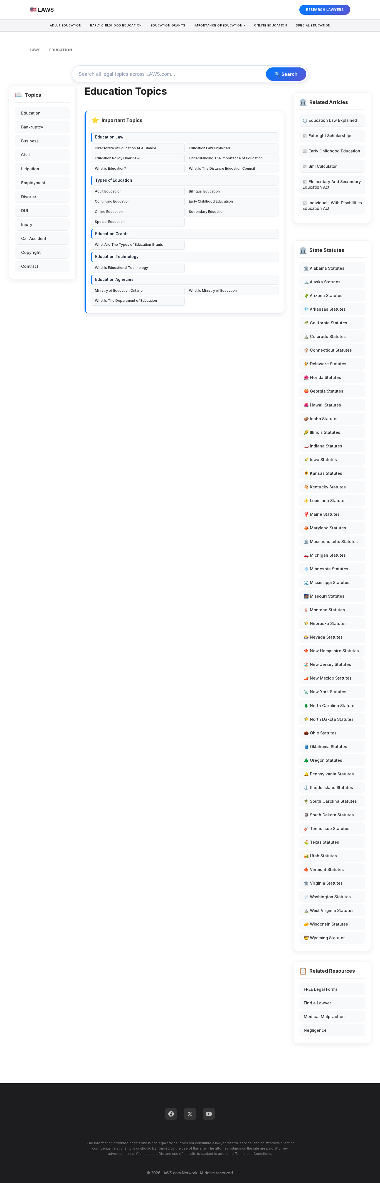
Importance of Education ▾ (219, 25)
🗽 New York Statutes (325, 691)
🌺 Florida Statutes (322, 377)
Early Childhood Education (116, 25)
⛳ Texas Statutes (321, 842)
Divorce (28, 196)
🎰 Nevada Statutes (323, 637)
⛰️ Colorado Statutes (325, 336)
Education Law (109, 137)
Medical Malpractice (324, 1016)
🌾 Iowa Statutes (320, 459)
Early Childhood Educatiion (211, 201)
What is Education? (110, 168)
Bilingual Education (204, 191)
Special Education (313, 25)
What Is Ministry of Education (213, 290)
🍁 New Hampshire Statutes (331, 650)
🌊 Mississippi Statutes (326, 582)
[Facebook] (171, 1114)
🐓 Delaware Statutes (325, 363)
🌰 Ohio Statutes (320, 733)
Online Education (270, 25)
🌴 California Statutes (325, 322)
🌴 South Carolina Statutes (330, 801)
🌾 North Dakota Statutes (329, 719)
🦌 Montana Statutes (324, 609)
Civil (25, 154)
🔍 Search (286, 74)
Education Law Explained (209, 148)
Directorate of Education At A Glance (125, 148)
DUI (24, 210)
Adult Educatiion (108, 191)
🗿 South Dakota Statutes (329, 814)
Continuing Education (112, 201)
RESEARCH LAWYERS (325, 10)
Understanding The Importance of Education (226, 158)
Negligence (315, 1030)
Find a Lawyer (317, 1003)
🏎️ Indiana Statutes (323, 446)
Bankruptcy (32, 127)
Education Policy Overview (117, 158)
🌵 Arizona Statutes (323, 295)
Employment (33, 182)
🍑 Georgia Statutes (323, 391)
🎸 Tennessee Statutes (326, 828)
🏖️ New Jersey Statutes (327, 664)
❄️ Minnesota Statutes (326, 568)
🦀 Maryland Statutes (325, 527)
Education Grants (168, 25)
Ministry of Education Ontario (119, 290)
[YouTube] (209, 1114)
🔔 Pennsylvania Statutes (329, 773)
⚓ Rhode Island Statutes (328, 787)
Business (30, 140)
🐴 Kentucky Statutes (325, 487)
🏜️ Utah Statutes (320, 855)
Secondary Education (206, 212)
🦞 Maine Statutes (322, 514)
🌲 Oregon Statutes (323, 760)
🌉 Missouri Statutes (324, 596)
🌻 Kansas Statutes (323, 473)
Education (31, 113)
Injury (26, 224)
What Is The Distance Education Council (222, 168)
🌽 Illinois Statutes (322, 432)
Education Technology (117, 256)
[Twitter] (190, 1114)
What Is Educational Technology (121, 268)
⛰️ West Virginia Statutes (329, 910)
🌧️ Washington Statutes (327, 896)
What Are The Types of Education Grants (129, 244)
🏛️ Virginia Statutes (323, 883)
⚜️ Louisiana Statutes (325, 500)
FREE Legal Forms (321, 989)
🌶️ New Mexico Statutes (328, 678)
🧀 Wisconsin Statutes (326, 924)
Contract (29, 266)
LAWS (35, 50)
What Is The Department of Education (126, 300)
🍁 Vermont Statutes (324, 869)
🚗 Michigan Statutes (325, 555)
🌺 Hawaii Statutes (322, 405)
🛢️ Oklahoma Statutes (325, 746)
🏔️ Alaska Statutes (322, 281)
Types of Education (113, 180)
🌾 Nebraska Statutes (325, 623)
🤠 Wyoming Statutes (325, 937)
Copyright (31, 252)
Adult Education (66, 25)
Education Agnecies (114, 279)
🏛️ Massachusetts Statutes (331, 541)
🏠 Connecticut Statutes (328, 350)
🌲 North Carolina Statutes (330, 705)
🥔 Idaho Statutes (321, 418)
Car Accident (33, 238)
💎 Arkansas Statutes (325, 309)
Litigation (30, 168)
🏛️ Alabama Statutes (324, 268)
